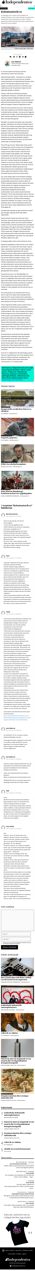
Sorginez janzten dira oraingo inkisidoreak (14, 1097)
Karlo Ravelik (30, 1173)
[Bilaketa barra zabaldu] (34, 6)
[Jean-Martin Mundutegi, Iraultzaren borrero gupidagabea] (17, 489)
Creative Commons (9, 1250)
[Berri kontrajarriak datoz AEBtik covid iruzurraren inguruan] (17, 967)
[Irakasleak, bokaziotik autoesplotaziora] (17, 994)
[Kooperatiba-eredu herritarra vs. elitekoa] (17, 398)
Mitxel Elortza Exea (6, 466)
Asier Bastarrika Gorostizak (18, 1164)
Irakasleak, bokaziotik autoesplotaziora (11, 1006)
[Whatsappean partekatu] (25, 57)
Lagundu (24, 1254)
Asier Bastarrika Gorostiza (8, 1065)
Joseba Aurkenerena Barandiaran (10, 496)
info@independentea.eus (18, 1266)
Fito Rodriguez (5, 1035)
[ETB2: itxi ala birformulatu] (17, 453)
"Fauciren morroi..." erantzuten (25, 1192)
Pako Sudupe (7, 1151)
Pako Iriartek (30, 1203)
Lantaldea (18, 1254)
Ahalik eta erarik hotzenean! (17, 1149)
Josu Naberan (16, 62)
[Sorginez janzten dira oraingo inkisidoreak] (17, 1093)
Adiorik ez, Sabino (9, 1033)
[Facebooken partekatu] (16, 57)
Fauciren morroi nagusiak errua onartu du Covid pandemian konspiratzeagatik (16, 1061)
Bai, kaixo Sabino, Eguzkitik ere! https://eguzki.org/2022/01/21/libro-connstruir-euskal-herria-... (19, 1186)
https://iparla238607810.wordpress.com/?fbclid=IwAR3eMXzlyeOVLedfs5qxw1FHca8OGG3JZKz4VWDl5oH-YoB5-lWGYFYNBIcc (17, 718)
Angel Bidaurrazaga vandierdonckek (23, 1194)
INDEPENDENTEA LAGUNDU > (12, 380)
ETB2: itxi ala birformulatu (13, 464)
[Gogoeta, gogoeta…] (17, 427)
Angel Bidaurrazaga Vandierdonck (11, 982)
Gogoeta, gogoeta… (9, 438)
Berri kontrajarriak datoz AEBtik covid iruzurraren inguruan (16, 978)
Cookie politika (11, 1254)
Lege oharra (18, 1250)
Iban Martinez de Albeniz (8, 1010)
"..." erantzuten (30, 1181)
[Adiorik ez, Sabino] (17, 1022)
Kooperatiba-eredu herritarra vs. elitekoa (16, 410)
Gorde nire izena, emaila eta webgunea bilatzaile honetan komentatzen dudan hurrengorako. (17, 943)
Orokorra (4, 8)
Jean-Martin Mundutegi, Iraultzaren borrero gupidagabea (16, 492)
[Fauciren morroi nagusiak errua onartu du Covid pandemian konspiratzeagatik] (17, 1048)
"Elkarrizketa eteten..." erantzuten (25, 1171)
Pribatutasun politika (27, 1250)
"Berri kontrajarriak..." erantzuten (25, 1162)
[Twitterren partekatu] (13, 57)
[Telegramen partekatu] (22, 57)
